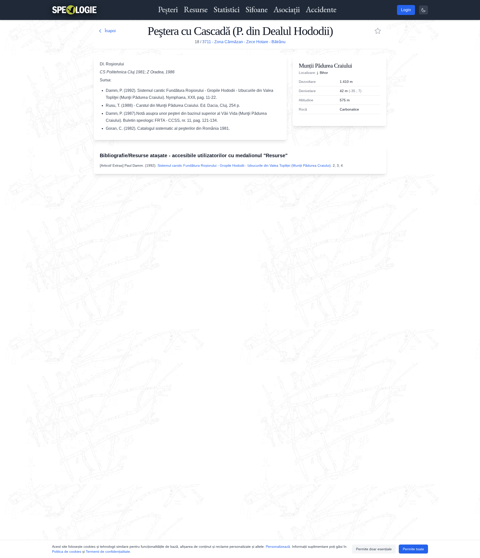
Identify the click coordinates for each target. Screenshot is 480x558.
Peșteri (168, 9)
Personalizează (278, 547)
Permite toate (413, 549)
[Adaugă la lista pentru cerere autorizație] (377, 30)
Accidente (321, 9)
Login (406, 10)
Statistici (227, 9)
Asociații (287, 9)
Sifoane (257, 9)
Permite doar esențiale (374, 549)
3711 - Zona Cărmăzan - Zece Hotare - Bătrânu (244, 42)
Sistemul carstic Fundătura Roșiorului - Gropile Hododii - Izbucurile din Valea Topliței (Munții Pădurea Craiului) (244, 165)
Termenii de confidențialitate (108, 552)
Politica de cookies (66, 552)
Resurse (196, 9)
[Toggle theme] (423, 9)
